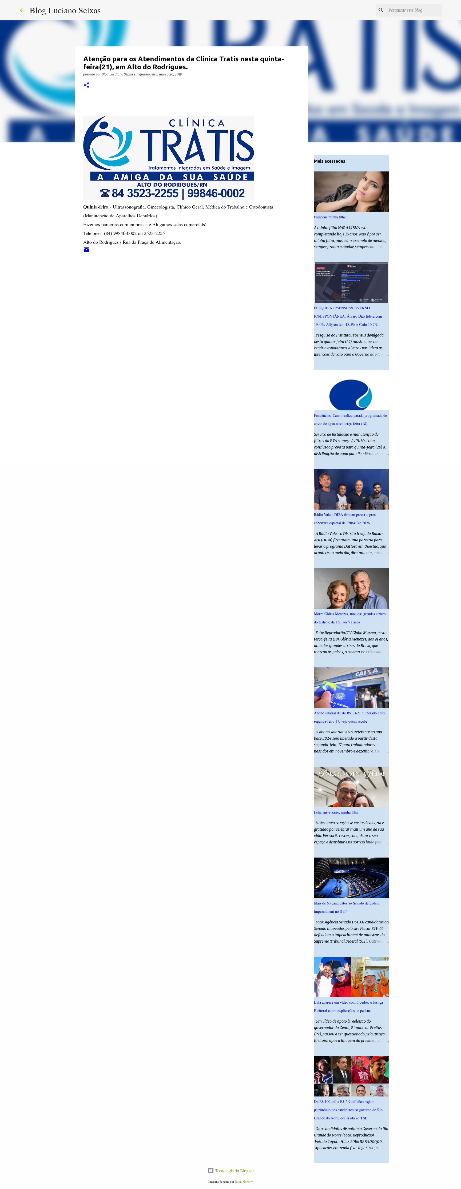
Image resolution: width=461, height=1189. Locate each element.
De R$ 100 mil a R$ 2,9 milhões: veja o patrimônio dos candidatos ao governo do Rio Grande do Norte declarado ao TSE (348, 1109)
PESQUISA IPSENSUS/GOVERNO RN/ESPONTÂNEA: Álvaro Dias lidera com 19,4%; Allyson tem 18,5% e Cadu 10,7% (348, 316)
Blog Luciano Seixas (65, 10)
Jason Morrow (244, 1181)
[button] (86, 85)
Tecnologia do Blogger (234, 1170)
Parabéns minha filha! (330, 216)
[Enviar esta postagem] (86, 251)
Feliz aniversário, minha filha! (337, 812)
